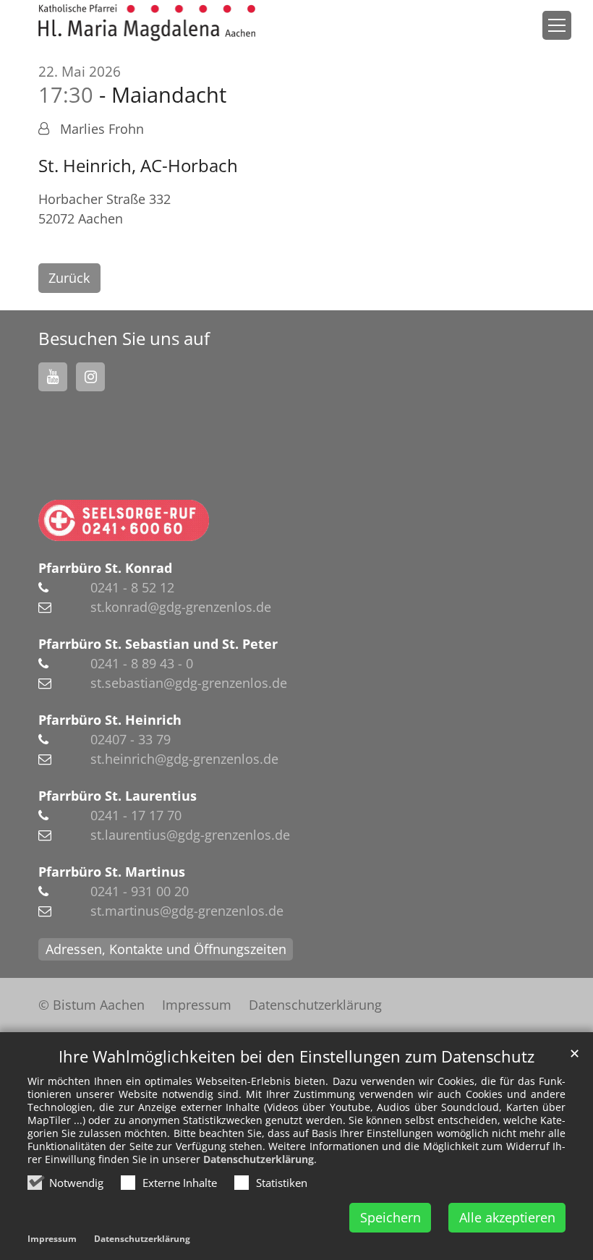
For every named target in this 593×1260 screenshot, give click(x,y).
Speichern (390, 1217)
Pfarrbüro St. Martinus (111, 871)
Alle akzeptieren (507, 1217)
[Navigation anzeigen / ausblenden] (556, 25)
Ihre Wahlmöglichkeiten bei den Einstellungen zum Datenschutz (296, 1056)
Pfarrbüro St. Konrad (105, 567)
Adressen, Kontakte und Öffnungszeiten (166, 949)
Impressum (52, 1239)
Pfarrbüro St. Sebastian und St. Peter (158, 643)
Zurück (69, 277)
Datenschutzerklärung (258, 1159)
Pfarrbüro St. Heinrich (110, 719)
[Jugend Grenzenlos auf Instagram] (90, 376)
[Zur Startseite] (146, 22)
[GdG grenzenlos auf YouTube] (52, 376)
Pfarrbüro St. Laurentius (117, 795)
